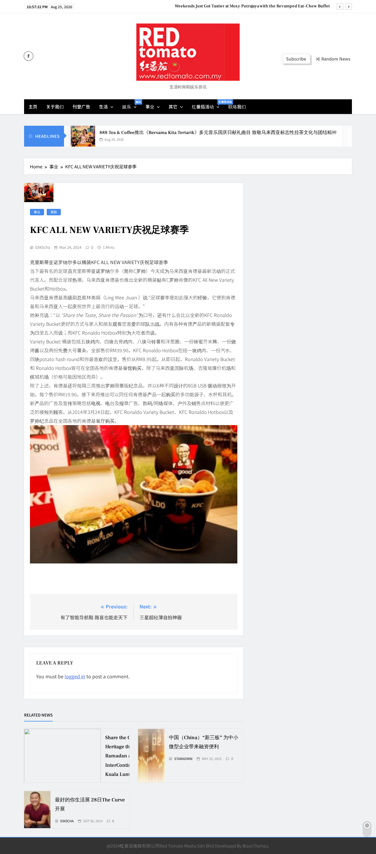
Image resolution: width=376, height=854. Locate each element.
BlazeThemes (255, 846)
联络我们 (237, 106)
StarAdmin (183, 759)
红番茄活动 (208, 105)
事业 (149, 106)
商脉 (54, 211)
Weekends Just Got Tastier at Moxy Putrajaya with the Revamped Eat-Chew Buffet (252, 6)
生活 (103, 106)
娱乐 (131, 105)
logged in (75, 676)
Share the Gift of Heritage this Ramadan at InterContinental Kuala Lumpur (124, 756)
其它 (173, 106)
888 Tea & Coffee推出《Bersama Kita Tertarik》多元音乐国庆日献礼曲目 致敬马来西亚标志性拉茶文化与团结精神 (204, 132)
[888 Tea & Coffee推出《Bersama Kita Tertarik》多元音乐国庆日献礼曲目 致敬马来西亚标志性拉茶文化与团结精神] (68, 136)
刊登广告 (81, 106)
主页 (32, 106)
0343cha (42, 247)
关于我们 (55, 106)
